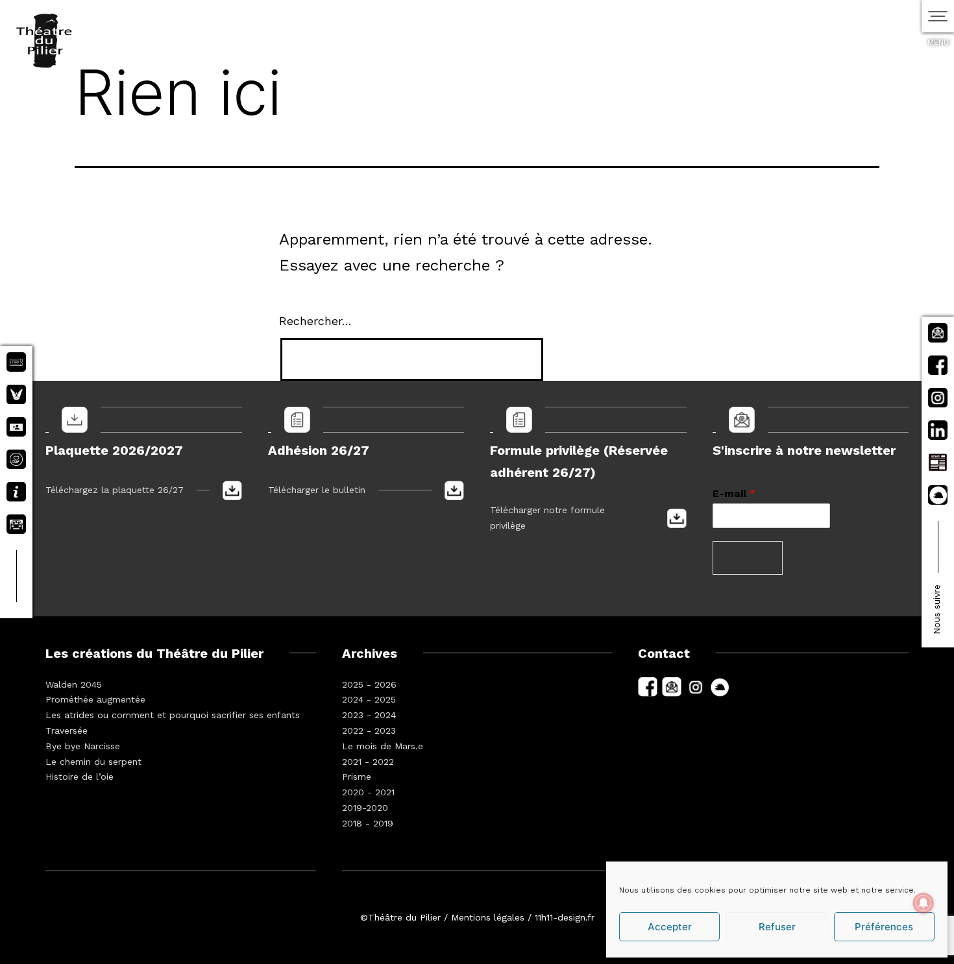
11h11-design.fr (564, 917)
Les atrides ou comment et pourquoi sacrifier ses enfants (172, 715)
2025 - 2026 (369, 684)
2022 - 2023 (369, 730)
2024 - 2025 (369, 699)
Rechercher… (315, 321)
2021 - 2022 (368, 761)
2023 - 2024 (369, 715)
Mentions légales (487, 917)
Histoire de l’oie (79, 776)
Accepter (670, 927)
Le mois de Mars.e (382, 746)
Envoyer (747, 558)
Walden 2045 (73, 684)
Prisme (356, 776)
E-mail (734, 493)
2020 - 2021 (368, 792)
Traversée (66, 730)
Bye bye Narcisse (82, 746)
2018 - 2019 (367, 823)
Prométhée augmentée (95, 699)
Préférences (884, 927)
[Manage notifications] (923, 903)
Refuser (777, 927)
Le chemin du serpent (93, 761)
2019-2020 (365, 807)
